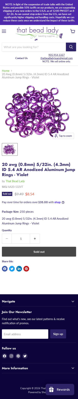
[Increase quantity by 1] (35, 239)
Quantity (7, 230)
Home (5, 70)
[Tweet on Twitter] (12, 269)
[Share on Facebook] (5, 269)
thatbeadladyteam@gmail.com (57, 58)
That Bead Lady (15, 181)
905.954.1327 (56, 54)
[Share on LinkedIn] (19, 269)
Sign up (58, 334)
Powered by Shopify (39, 392)
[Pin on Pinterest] (26, 269)
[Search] (71, 47)
